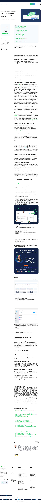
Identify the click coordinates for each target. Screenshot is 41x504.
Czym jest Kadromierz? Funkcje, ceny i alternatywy (22, 421)
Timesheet (19, 475)
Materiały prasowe (32, 475)
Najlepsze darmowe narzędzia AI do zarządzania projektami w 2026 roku (25, 426)
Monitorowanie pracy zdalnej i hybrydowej (23, 473)
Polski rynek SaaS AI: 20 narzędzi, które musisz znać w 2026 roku (24, 410)
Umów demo (26, 265)
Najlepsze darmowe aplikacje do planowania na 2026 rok (23, 433)
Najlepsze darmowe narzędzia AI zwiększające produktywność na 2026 (25, 427)
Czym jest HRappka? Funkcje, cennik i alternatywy (22, 417)
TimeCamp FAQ (12, 481)
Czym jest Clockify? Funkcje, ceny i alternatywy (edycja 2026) (24, 422)
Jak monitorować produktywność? (5, 43)
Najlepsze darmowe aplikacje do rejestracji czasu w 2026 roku (24, 436)
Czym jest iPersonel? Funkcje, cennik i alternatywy (22, 416)
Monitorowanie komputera (21, 469)
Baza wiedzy (12, 479)
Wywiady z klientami (32, 474)
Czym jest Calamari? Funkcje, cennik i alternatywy (22, 420)
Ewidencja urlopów (20, 488)
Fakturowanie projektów (21, 483)
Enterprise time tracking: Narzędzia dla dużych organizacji (23, 413)
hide (18, 25)
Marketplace (12, 473)
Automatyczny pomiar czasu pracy (22, 476)
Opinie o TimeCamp (32, 480)
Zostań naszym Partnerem (33, 473)
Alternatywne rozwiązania (33, 476)
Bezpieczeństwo (32, 489)
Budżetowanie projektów (21, 481)
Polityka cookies (32, 488)
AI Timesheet (20, 480)
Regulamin (31, 486)
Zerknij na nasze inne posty (4, 49)
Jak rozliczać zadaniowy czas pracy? (5, 42)
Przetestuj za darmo (5, 33)
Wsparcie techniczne (13, 480)
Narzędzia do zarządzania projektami (5, 44)
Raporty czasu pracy (20, 482)
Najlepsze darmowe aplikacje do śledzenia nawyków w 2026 (23, 425)
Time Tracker (19, 474)
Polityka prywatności (32, 487)
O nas (30, 469)
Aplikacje (12, 469)
